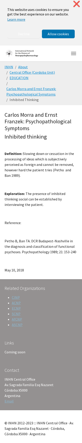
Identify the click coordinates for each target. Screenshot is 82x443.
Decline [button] (24, 34)
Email (9, 401)
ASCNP (17, 324)
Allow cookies (58, 34)
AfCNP (17, 319)
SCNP (16, 313)
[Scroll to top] (72, 433)
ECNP (16, 308)
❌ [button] (76, 4)
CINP (16, 297)
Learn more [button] (16, 19)
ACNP (16, 303)
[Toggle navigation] (73, 53)
